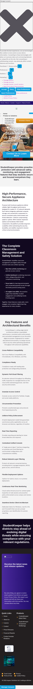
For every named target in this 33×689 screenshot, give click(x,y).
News (24, 103)
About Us (8, 139)
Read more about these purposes (14, 86)
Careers (12, 103)
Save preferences (8, 93)
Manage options (8, 80)
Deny (12, 89)
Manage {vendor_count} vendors (13, 84)
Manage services (9, 82)
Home (2, 103)
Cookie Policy (8, 96)
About (7, 103)
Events (28, 103)
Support (18, 103)
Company (6, 126)
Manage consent (7, 687)
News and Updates (9, 142)
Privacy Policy (13, 597)
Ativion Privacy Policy (10, 98)
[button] (16, 26)
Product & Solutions (10, 116)
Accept (4, 89)
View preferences (23, 89)
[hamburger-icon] (31, 113)
